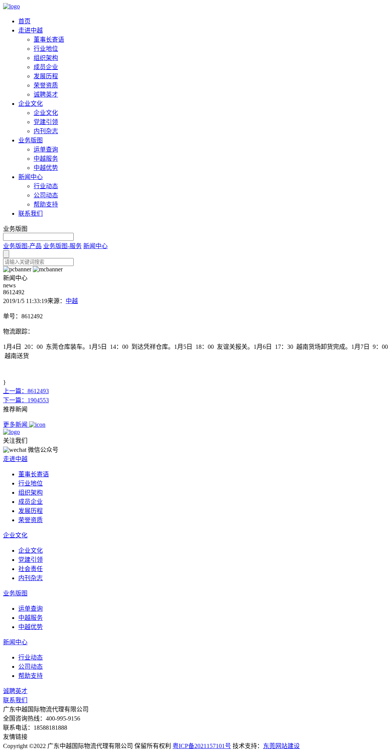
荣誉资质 (46, 85)
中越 (72, 301)
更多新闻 (16, 424)
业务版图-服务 (62, 246)
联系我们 (30, 213)
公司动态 (46, 195)
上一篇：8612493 (26, 391)
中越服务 (46, 158)
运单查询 (46, 149)
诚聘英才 (46, 94)
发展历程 (46, 76)
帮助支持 (46, 204)
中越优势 (46, 167)
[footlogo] (11, 432)
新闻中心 (30, 177)
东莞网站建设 (281, 746)
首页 (24, 21)
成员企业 (46, 67)
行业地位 (46, 48)
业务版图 (30, 140)
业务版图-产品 (22, 246)
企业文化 (30, 103)
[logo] (11, 6)
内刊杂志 (46, 131)
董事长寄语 (49, 39)
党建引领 (46, 122)
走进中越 (30, 30)
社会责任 (30, 569)
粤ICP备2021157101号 (202, 746)
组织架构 (46, 58)
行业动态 (46, 186)
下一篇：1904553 (26, 400)
